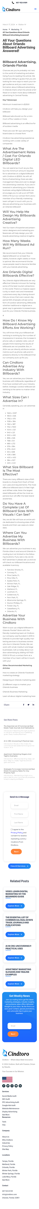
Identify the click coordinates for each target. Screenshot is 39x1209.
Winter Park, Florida (9, 1170)
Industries (6, 1143)
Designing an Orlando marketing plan (19, 680)
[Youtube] (16, 1085)
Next (16, 851)
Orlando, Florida (8, 1167)
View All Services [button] (18, 866)
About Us (5, 1137)
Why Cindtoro (7, 1140)
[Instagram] (12, 1085)
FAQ (3, 1125)
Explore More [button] (13, 906)
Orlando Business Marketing (15, 692)
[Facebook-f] (3, 1085)
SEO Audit (6, 1099)
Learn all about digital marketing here (19, 696)
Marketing (15, 29)
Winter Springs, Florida (11, 1174)
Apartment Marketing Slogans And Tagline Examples (17, 755)
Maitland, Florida (8, 1164)
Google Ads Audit (8, 1105)
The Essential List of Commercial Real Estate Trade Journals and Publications (19, 727)
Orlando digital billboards (17, 281)
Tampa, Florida (8, 1161)
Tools (4, 1122)
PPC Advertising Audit (10, 1102)
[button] (35, 9)
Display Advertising (9, 1112)
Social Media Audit (9, 1096)
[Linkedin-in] (20, 1085)
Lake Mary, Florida (9, 1177)
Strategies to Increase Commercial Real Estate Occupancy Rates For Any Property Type (19, 771)
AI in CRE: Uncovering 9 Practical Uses (18, 741)
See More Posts (11, 720)
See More (5, 1115)
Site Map (5, 1149)
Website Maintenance (10, 1108)
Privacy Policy (17, 832)
